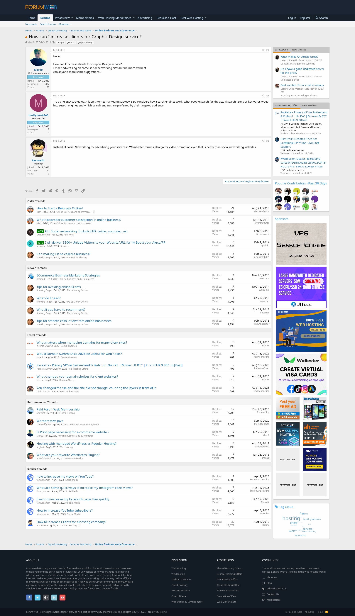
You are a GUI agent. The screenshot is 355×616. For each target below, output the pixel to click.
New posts (31, 24)
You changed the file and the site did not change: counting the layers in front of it (96, 388)
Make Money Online (77, 290)
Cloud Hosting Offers (228, 585)
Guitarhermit (43, 234)
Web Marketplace (226, 601)
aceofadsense (44, 458)
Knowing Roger (44, 257)
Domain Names (69, 345)
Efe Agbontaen (261, 423)
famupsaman (43, 479)
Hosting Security (180, 590)
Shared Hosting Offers (229, 568)
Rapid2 (265, 525)
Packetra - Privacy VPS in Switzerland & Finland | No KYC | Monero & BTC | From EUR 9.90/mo (303, 116)
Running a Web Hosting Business (298, 95)
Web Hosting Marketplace (114, 18)
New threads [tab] (299, 49)
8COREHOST (43, 525)
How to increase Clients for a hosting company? (71, 522)
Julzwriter (264, 301)
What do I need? (48, 298)
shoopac (41, 246)
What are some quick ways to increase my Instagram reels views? (85, 488)
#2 (267, 95)
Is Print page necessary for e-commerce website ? (73, 432)
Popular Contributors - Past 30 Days (301, 183)
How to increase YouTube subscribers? (65, 510)
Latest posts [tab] (281, 49)
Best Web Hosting (191, 18)
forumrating (263, 412)
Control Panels (179, 596)
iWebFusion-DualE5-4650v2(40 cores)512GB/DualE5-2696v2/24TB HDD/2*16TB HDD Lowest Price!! (303, 162)
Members (64, 24)
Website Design (75, 458)
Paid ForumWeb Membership (58, 409)
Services (69, 234)
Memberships (85, 18)
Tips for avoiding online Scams (59, 287)
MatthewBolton (261, 211)
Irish (39, 211)
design (60, 42)
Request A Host (166, 18)
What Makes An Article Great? (299, 56)
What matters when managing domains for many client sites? (82, 342)
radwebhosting (261, 356)
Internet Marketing (77, 257)
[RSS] (327, 612)
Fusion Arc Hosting (259, 479)
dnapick (265, 457)
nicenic (40, 345)
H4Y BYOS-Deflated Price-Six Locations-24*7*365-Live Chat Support (299, 142)
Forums (45, 18)
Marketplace (273, 599)
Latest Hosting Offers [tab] (287, 105)
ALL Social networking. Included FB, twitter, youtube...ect (86, 231)
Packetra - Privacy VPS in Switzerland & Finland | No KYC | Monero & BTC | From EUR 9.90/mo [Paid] (110, 365)
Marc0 (31, 42)
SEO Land (264, 278)
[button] (72, 17)
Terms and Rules (293, 611)
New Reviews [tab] (309, 105)
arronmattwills (261, 222)
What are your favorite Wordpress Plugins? (68, 455)
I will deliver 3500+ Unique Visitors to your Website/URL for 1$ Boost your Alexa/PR (105, 242)
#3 (267, 140)
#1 (267, 50)
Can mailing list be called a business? (63, 254)
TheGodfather (44, 424)
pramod (41, 279)
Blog (269, 583)
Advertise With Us (276, 588)
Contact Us (273, 594)
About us (309, 611)
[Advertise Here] (288, 459)
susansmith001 (261, 257)
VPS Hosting (178, 574)
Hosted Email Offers (228, 590)
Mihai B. (265, 502)
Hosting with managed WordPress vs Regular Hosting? (76, 443)
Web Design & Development (186, 601)
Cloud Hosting (179, 585)
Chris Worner (43, 391)
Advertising (145, 18)
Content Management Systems (83, 424)
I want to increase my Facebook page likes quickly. (73, 499)
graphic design (85, 42)
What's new (62, 18)
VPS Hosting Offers (78, 368)
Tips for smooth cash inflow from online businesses (74, 321)
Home (31, 18)
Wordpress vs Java (50, 421)
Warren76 (264, 289)
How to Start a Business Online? (60, 208)
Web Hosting (72, 391)
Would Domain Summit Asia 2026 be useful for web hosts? (79, 354)
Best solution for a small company (302, 85)
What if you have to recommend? (61, 309)
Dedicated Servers (181, 579)
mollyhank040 (38, 115)
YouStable (264, 513)
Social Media (72, 479)
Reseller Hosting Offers (229, 574)
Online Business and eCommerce (73, 211)
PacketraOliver (44, 368)
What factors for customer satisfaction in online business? (79, 220)
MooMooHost (262, 446)
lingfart (40, 447)
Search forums (48, 24)
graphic (71, 42)
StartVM (41, 413)
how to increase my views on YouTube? (65, 476)
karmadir (38, 160)
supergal (264, 312)
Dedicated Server (289, 79)
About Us (272, 577)
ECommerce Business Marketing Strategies (68, 275)
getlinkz (265, 245)
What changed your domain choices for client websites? (77, 376)
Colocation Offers (226, 596)
